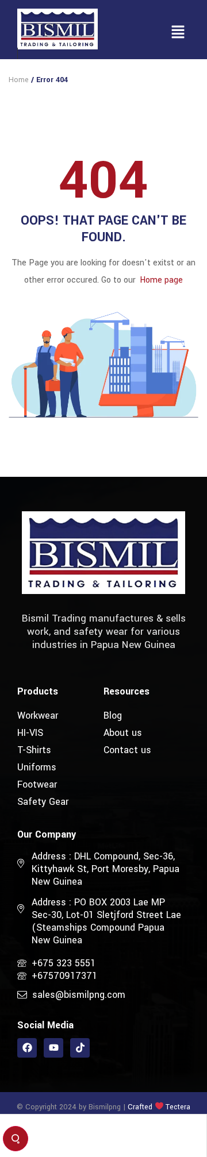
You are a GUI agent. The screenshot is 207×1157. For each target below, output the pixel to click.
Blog (112, 715)
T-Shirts (34, 750)
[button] (178, 33)
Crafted (140, 1107)
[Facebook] (27, 1048)
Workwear (37, 715)
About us (122, 732)
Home (19, 80)
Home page (161, 280)
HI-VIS (30, 732)
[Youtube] (53, 1048)
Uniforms (36, 767)
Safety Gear (42, 801)
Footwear (37, 784)
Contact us (127, 750)
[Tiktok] (80, 1048)
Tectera (176, 1107)
